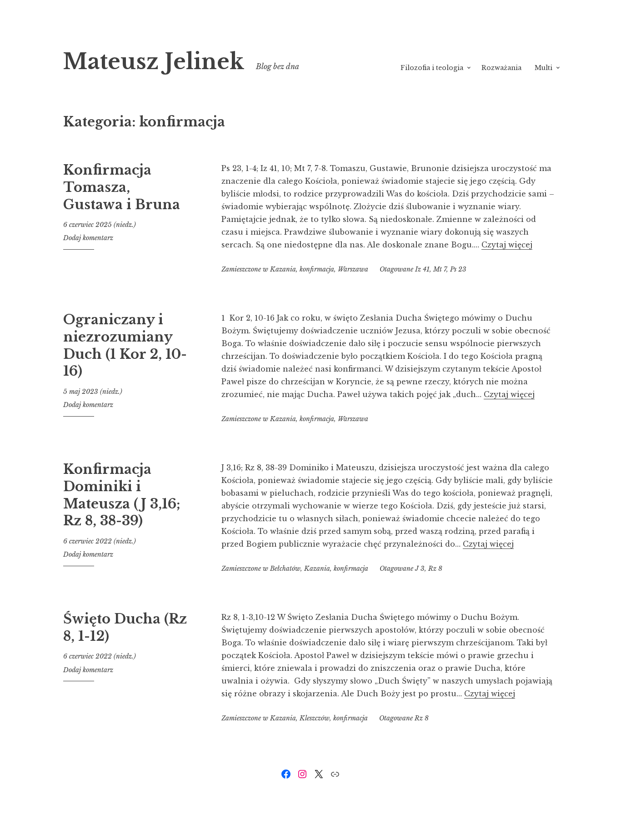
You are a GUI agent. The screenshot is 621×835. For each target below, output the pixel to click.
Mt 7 (439, 269)
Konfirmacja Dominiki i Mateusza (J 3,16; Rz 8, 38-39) (121, 495)
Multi (543, 68)
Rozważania (501, 68)
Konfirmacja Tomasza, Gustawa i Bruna (121, 187)
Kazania (283, 269)
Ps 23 (458, 269)
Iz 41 (422, 269)
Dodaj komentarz (88, 238)
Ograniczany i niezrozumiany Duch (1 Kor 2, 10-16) (125, 345)
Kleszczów (315, 718)
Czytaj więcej (506, 244)
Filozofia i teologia (432, 68)
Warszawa (353, 269)
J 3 (420, 568)
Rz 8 (435, 568)
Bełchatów (285, 568)
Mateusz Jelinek (153, 61)
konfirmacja (317, 269)
